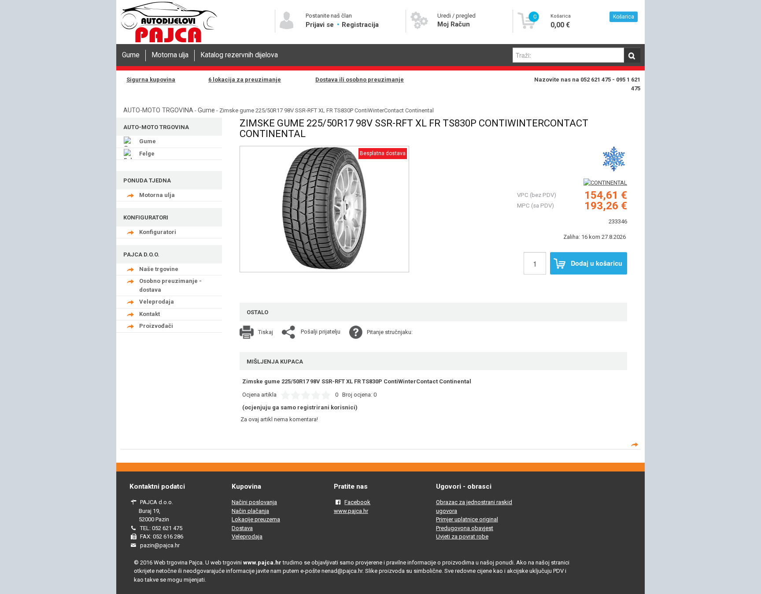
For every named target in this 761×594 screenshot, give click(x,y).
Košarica (623, 17)
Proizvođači (156, 326)
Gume (131, 55)
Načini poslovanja (254, 502)
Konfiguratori (157, 232)
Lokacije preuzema (256, 519)
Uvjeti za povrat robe (462, 536)
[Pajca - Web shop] (169, 42)
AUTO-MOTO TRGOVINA (158, 110)
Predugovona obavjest (464, 528)
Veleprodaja (156, 301)
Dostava (242, 528)
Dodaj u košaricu (596, 263)
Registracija (360, 25)
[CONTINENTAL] (605, 182)
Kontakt (149, 314)
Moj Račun (453, 24)
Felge (147, 153)
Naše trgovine (158, 269)
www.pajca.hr (351, 511)
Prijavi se (321, 25)
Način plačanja (250, 511)
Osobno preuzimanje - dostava (170, 285)
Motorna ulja (169, 55)
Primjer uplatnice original (467, 519)
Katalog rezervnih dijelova (239, 55)
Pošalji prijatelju (320, 331)
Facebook (357, 502)
